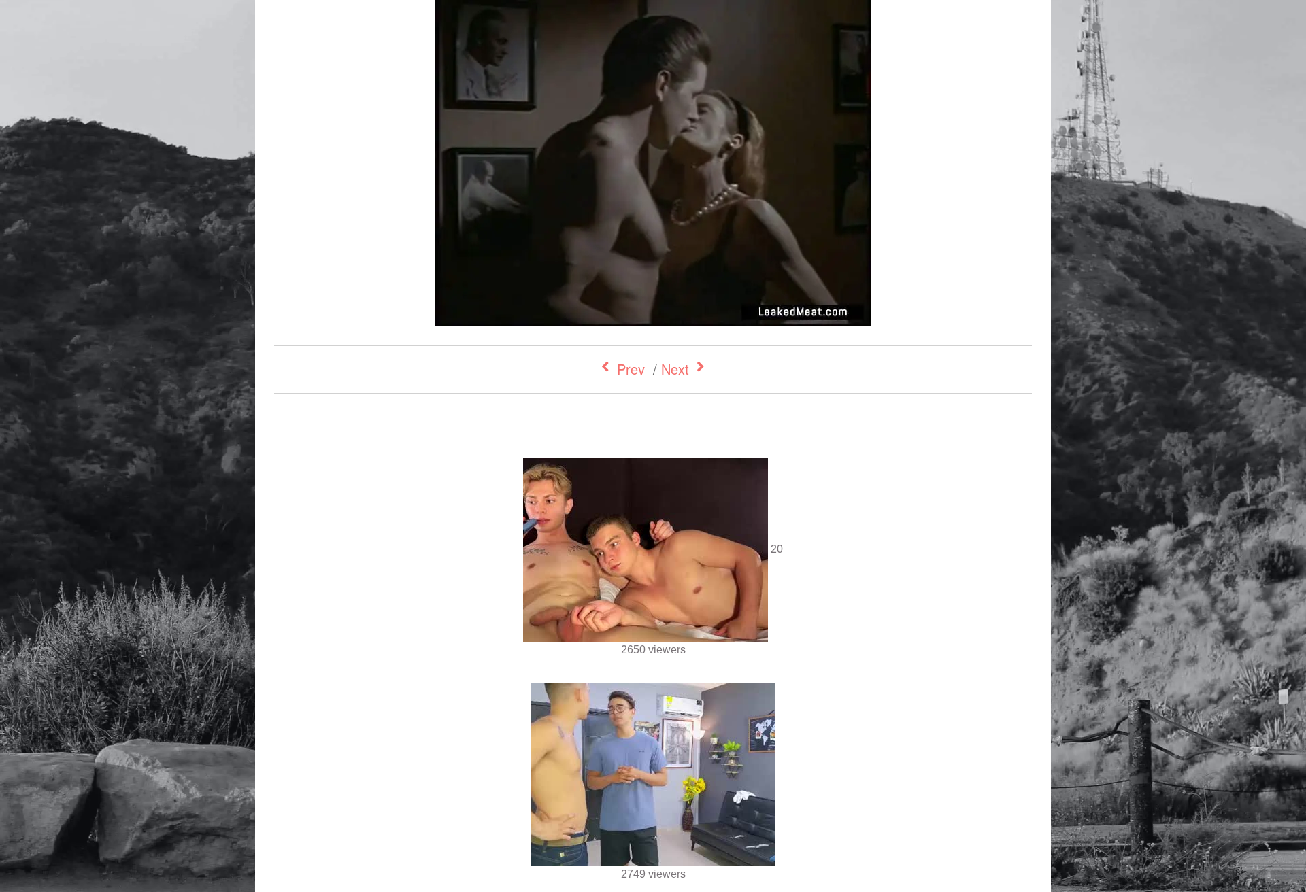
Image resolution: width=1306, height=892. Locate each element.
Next (675, 369)
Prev (631, 369)
